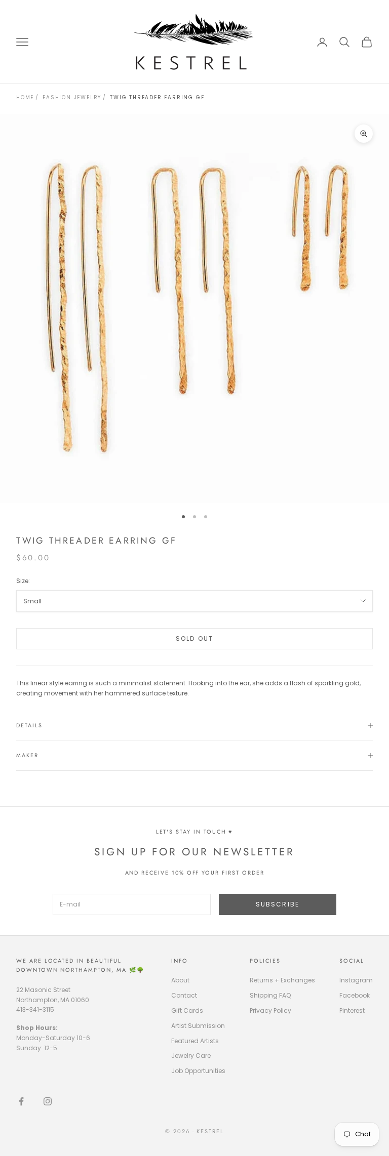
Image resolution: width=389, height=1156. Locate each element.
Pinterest (352, 1010)
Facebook (354, 995)
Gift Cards (187, 1010)
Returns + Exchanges (282, 980)
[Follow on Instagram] (48, 1101)
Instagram (356, 980)
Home (25, 97)
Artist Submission (198, 1025)
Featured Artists (195, 1041)
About (180, 980)
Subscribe (277, 904)
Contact (184, 995)
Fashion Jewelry (72, 97)
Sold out (194, 638)
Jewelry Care (191, 1055)
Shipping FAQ (270, 995)
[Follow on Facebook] (21, 1101)
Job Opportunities (198, 1070)
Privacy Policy (270, 1010)
